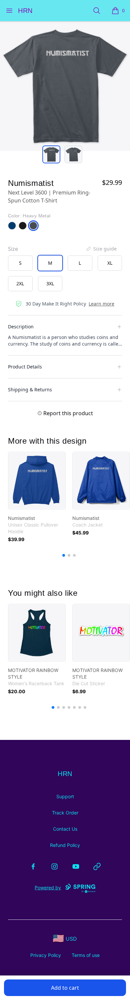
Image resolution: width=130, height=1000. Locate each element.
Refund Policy (65, 845)
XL (109, 263)
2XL (20, 283)
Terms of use (86, 955)
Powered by (48, 887)
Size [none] (13, 248)
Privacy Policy (45, 955)
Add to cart (65, 987)
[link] (36, 480)
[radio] (20, 263)
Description (21, 326)
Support (65, 796)
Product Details (25, 366)
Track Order (65, 812)
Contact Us (65, 829)
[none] (101, 249)
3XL (50, 283)
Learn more (101, 304)
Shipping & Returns (30, 389)
